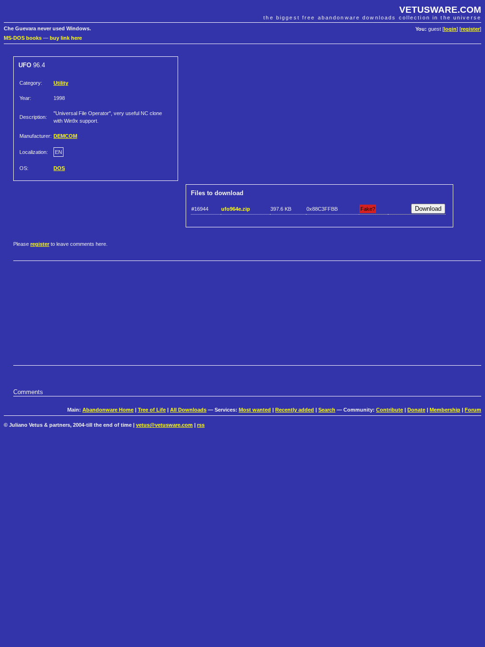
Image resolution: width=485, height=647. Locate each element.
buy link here (66, 38)
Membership (445, 410)
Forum (473, 410)
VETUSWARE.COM (440, 10)
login (450, 29)
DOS (59, 168)
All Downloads (188, 410)
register (470, 29)
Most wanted (255, 410)
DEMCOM (65, 136)
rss (201, 425)
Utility (61, 83)
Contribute (389, 410)
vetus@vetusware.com (164, 425)
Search (326, 410)
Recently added (294, 410)
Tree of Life (152, 410)
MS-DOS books (23, 38)
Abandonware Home (108, 410)
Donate (416, 410)
